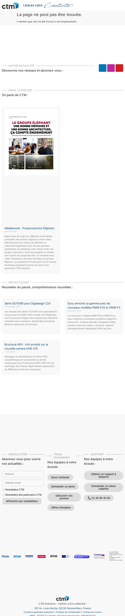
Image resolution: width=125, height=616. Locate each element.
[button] (121, 5)
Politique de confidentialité (68, 612)
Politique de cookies (92, 612)
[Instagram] (111, 68)
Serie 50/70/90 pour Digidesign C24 (28, 303)
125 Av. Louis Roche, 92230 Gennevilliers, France (62, 608)
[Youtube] (119, 68)
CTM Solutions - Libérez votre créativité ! (62, 603)
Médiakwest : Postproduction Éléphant (30, 228)
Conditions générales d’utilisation (39, 612)
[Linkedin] (102, 68)
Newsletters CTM (14, 489)
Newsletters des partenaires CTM (23, 495)
